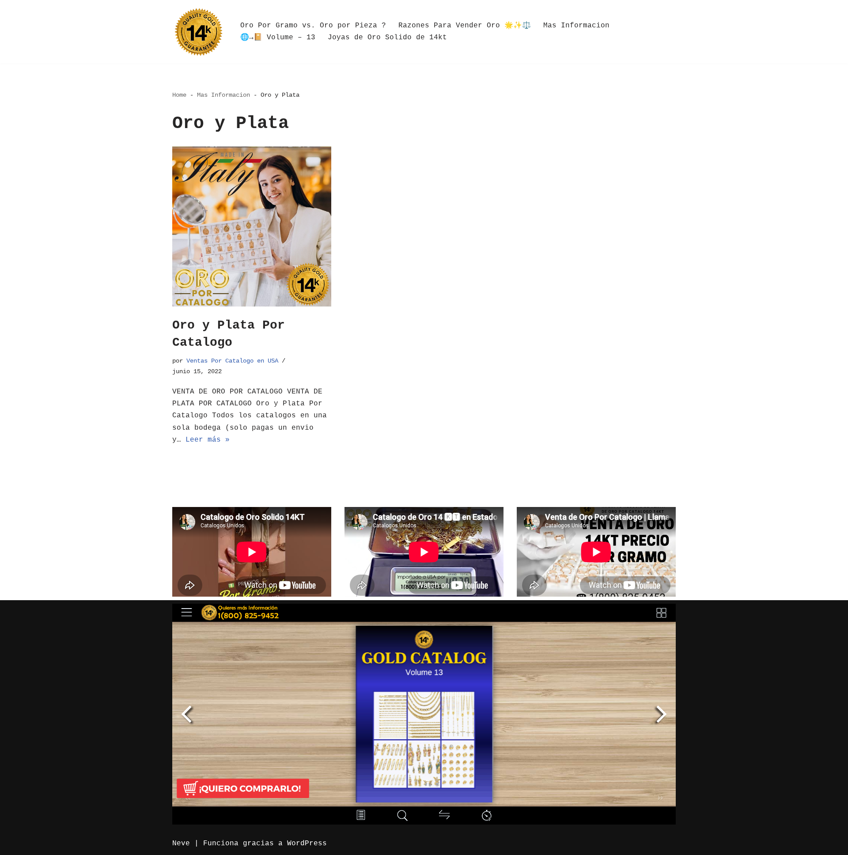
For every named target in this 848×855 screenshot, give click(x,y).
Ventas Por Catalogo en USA (232, 360)
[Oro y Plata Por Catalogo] (251, 227)
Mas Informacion (576, 26)
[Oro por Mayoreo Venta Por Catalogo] (198, 32)
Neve (181, 843)
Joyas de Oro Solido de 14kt (387, 38)
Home (179, 94)
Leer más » (208, 440)
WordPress (307, 843)
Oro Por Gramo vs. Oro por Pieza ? (313, 26)
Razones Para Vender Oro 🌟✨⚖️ (464, 26)
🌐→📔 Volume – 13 (277, 38)
